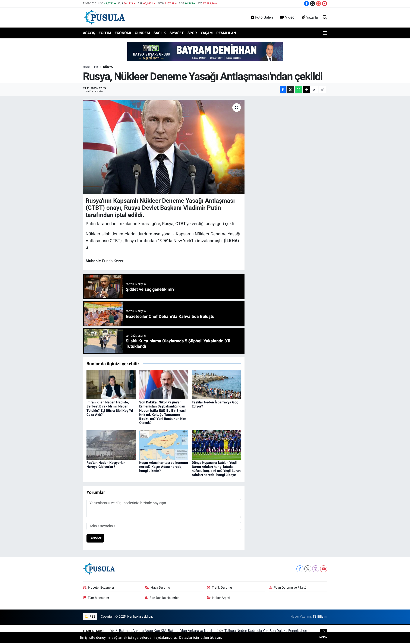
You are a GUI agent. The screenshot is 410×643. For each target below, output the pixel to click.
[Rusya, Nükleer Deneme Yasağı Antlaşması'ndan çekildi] (164, 147)
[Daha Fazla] (306, 89)
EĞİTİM (105, 33)
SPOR (192, 33)
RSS (92, 616)
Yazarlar (312, 17)
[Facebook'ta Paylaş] (283, 89)
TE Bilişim (320, 616)
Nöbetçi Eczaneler (101, 587)
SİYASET (177, 33)
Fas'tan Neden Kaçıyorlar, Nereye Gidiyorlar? (106, 465)
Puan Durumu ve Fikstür (291, 587)
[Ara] (325, 17)
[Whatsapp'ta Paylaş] (298, 89)
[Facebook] (299, 568)
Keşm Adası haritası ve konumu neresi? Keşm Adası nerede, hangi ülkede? (163, 467)
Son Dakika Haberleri (164, 598)
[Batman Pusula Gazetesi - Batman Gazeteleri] (104, 17)
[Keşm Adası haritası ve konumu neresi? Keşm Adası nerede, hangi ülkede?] (163, 444)
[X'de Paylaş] (290, 89)
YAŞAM (207, 33)
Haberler (90, 66)
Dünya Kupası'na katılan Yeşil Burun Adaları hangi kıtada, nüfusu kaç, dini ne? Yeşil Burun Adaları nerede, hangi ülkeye (216, 469)
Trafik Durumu (222, 587)
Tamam (323, 637)
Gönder (95, 538)
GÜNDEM (142, 33)
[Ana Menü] (325, 33)
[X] (307, 568)
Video (289, 17)
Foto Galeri (264, 17)
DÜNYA (108, 66)
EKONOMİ (123, 33)
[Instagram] (315, 568)
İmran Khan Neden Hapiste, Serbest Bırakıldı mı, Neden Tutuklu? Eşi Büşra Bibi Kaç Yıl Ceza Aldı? (109, 408)
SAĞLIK (160, 33)
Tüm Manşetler (98, 598)
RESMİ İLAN (226, 33)
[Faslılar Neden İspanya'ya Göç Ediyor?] (216, 384)
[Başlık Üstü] (205, 51)
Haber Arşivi (221, 598)
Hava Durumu (160, 587)
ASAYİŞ (89, 33)
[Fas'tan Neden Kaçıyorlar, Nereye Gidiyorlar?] (111, 444)
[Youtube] (323, 568)
